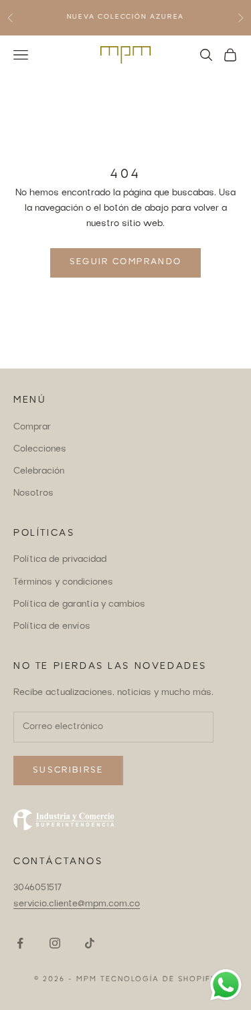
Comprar (32, 427)
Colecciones (39, 449)
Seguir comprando (125, 262)
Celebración (38, 471)
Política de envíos (51, 626)
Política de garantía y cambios (79, 604)
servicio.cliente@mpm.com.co (76, 904)
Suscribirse (68, 771)
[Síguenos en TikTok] (89, 943)
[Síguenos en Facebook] (20, 943)
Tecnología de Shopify (158, 979)
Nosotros (33, 493)
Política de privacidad (59, 560)
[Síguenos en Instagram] (55, 943)
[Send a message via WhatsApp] (225, 985)
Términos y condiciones (63, 582)
